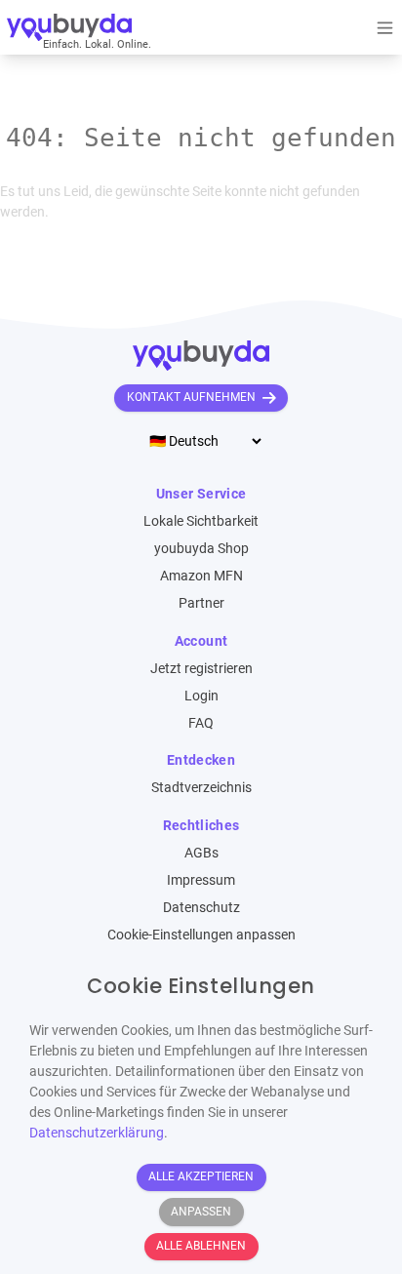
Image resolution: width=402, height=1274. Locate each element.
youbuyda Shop (201, 548)
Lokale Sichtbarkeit (201, 521)
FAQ (201, 723)
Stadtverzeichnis (201, 787)
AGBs (201, 852)
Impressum (201, 880)
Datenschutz (201, 907)
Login (201, 695)
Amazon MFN (201, 575)
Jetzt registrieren (201, 668)
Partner (201, 603)
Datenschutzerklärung (96, 1132)
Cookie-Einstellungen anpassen (201, 934)
